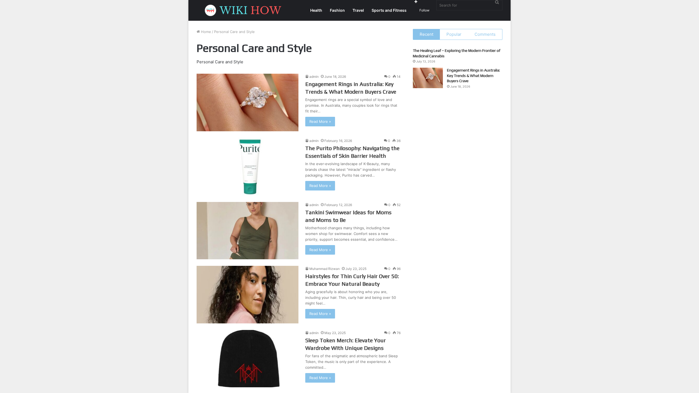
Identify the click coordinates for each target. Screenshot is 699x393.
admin (314, 77)
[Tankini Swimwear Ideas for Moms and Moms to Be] (247, 231)
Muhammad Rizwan (324, 269)
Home (205, 31)
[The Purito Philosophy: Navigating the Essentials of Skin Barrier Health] (247, 166)
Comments (485, 34)
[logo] (244, 10)
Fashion (337, 10)
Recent (426, 34)
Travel (358, 10)
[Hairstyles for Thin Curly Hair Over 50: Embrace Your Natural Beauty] (247, 294)
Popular (453, 34)
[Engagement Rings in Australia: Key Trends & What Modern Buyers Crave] (247, 102)
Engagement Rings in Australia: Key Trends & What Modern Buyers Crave (473, 75)
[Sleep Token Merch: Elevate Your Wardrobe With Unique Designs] (247, 359)
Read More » (320, 121)
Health (316, 10)
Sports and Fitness (389, 10)
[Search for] (496, 2)
